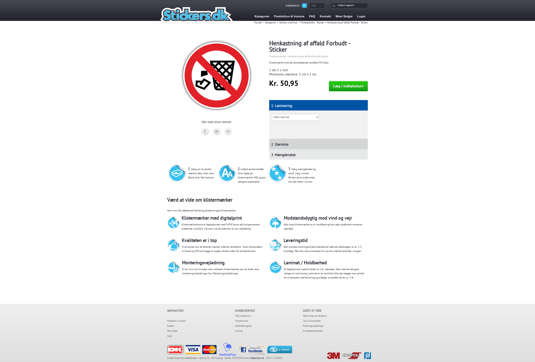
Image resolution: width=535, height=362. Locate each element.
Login (328, 5)
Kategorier (270, 23)
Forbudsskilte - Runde (312, 23)
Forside (258, 23)
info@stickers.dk (257, 358)
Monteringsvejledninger (225, 273)
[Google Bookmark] (228, 131)
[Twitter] (216, 131)
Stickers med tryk (288, 23)
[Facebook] (205, 131)
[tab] (318, 105)
